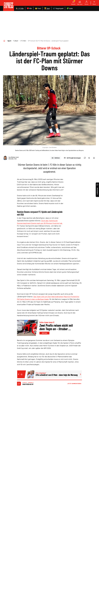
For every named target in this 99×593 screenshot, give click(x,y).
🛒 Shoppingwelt (58, 8)
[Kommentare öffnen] (85, 158)
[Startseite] (4, 41)
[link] (8, 5)
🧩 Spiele (70, 8)
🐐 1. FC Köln (20, 8)
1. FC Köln (23, 41)
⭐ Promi (38, 8)
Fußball (15, 41)
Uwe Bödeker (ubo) (14, 157)
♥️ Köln (29, 8)
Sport (9, 41)
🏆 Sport (47, 8)
